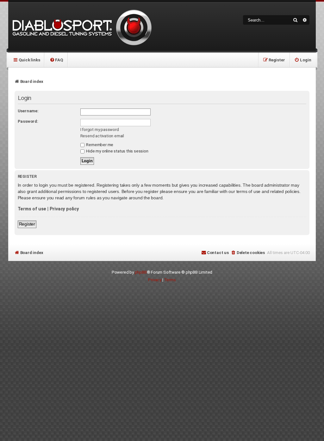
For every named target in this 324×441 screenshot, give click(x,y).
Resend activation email (102, 136)
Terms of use (32, 209)
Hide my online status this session (116, 151)
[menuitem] (56, 60)
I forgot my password (99, 129)
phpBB (141, 272)
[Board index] (81, 27)
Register (27, 224)
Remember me (99, 144)
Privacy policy (64, 209)
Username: (28, 111)
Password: (28, 121)
